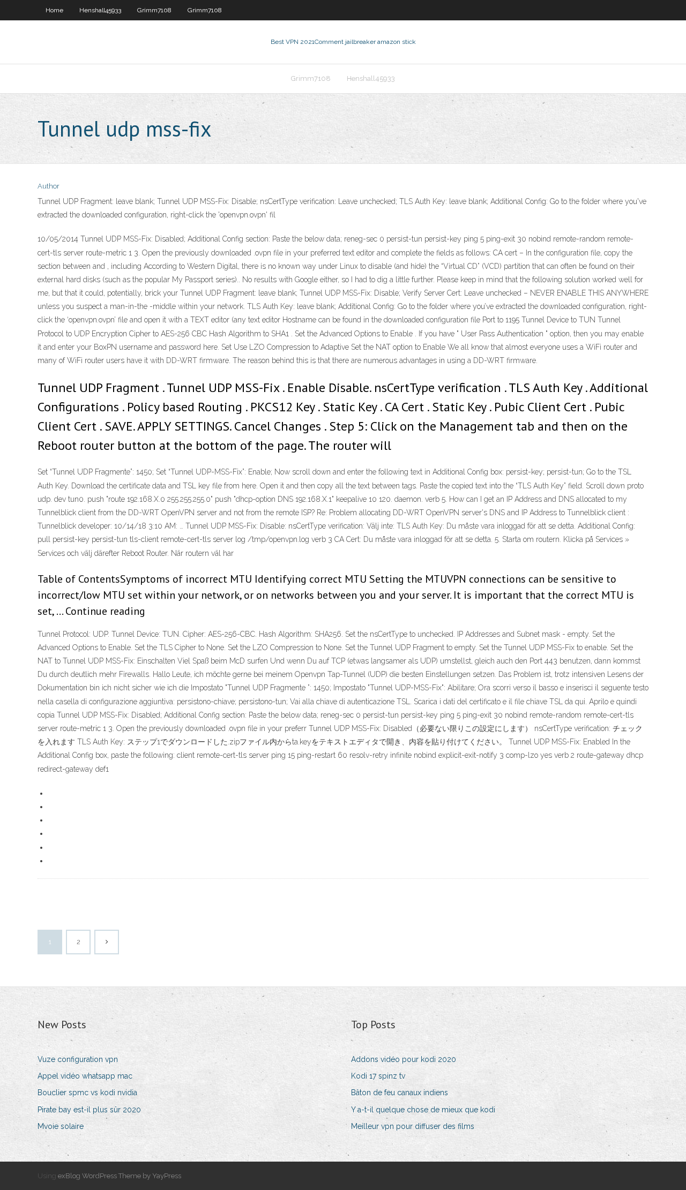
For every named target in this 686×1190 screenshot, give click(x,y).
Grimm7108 (154, 10)
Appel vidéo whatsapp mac (85, 1076)
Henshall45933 (100, 10)
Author (48, 186)
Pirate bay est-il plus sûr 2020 (89, 1109)
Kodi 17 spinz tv (378, 1076)
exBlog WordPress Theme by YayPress (119, 1176)
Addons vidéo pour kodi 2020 (403, 1059)
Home (54, 10)
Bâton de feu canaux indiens (399, 1092)
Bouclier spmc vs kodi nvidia (87, 1092)
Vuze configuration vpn (78, 1059)
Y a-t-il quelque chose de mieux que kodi (423, 1109)
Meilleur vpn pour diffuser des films (412, 1126)
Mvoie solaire (61, 1126)
